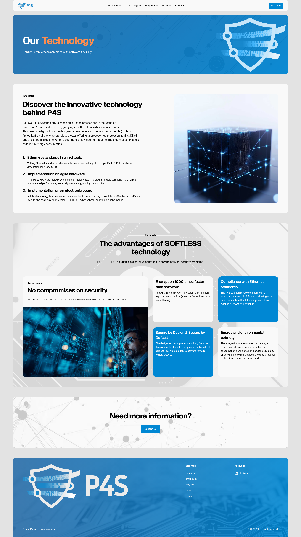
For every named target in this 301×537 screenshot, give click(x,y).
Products (276, 5)
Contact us (150, 428)
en (265, 5)
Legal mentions (47, 529)
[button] (114, 5)
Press (188, 490)
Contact (179, 5)
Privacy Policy (29, 529)
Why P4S (190, 484)
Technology (191, 479)
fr (260, 5)
